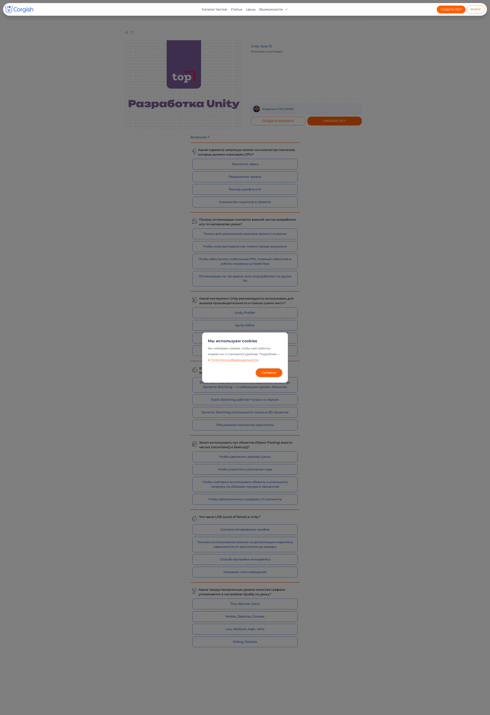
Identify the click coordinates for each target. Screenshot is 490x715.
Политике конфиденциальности (234, 360)
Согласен (269, 372)
